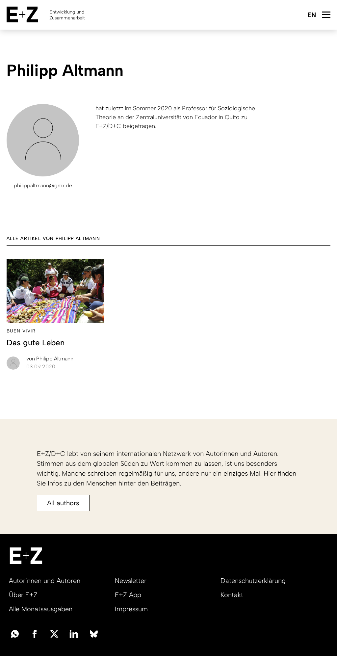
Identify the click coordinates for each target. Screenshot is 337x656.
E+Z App (128, 595)
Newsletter (130, 581)
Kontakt (231, 595)
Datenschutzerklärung (253, 581)
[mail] (15, 633)
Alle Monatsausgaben (40, 609)
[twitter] (54, 633)
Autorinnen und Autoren (44, 581)
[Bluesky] (94, 633)
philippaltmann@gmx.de (43, 185)
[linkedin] (74, 633)
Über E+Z (23, 595)
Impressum (131, 609)
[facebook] (34, 633)
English (311, 15)
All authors (63, 503)
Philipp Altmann (49, 358)
